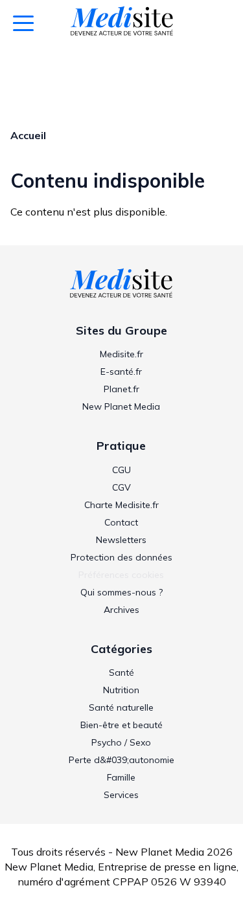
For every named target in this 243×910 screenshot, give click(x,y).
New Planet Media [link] (121, 406)
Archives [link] (121, 610)
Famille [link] (121, 777)
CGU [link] (121, 470)
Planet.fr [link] (121, 389)
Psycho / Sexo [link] (121, 742)
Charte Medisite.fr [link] (121, 505)
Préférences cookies (121, 575)
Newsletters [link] (121, 540)
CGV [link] (121, 487)
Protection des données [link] (121, 557)
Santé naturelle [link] (121, 707)
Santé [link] (121, 672)
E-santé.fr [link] (121, 371)
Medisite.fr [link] (121, 354)
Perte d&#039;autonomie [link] (121, 760)
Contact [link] (121, 522)
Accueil (28, 135)
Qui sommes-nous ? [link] (121, 592)
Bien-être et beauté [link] (121, 725)
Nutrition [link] (121, 690)
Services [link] (121, 795)
